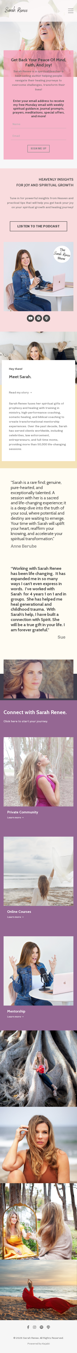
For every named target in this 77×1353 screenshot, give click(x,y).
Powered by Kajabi (38, 1343)
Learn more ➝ (15, 817)
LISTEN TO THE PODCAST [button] (38, 226)
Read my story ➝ (20, 392)
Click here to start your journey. (26, 721)
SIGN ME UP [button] (39, 148)
